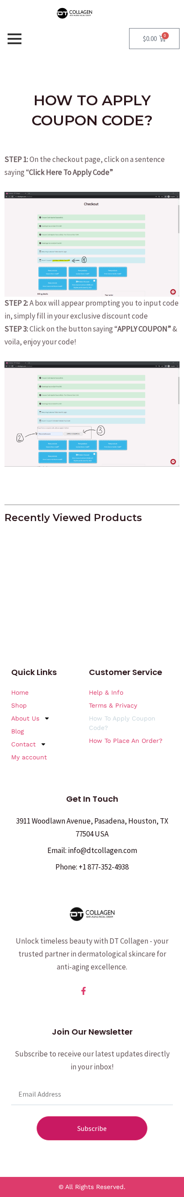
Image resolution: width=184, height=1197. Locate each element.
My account (29, 757)
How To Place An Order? (126, 740)
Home (20, 692)
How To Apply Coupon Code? (122, 723)
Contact (23, 744)
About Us (25, 718)
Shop (19, 705)
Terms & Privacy (113, 705)
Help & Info (106, 692)
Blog (17, 731)
